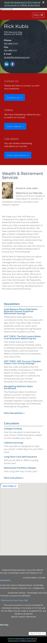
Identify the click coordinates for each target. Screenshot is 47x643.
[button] (38, 15)
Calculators (11, 423)
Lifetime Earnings (13, 442)
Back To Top (36, 633)
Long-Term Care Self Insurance (20, 457)
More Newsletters (14, 413)
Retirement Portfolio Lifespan (20, 468)
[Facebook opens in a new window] (12, 64)
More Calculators (14, 478)
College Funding (13, 428)
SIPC (8, 580)
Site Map (4, 625)
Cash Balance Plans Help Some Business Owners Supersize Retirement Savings (20, 311)
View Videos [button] (14, 126)
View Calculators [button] (16, 155)
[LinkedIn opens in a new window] (6, 64)
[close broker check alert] (43, 2)
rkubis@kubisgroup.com (17, 57)
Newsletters (12, 304)
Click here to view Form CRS (15, 600)
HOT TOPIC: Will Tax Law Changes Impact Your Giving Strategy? (22, 362)
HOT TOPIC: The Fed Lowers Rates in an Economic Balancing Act (22, 337)
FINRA (3, 580)
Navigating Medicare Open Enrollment (18, 387)
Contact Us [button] (13, 97)
